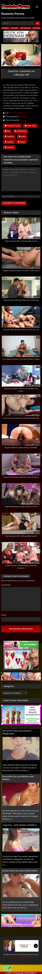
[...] (27, 766)
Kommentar (6, 585)
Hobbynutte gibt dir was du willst (15, 909)
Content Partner (10, 957)
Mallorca (24, 117)
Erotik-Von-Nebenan (17, 113)
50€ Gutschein (25, 28)
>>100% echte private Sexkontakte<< (21, 973)
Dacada (23, 120)
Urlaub (22, 142)
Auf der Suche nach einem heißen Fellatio (19, 866)
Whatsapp (36, 28)
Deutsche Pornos (13, 126)
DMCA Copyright (22, 957)
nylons (23, 136)
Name (4, 615)
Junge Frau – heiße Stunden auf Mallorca (19, 821)
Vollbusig (10, 147)
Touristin (10, 142)
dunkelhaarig (21, 131)
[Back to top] (34, 967)
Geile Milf (10, 136)
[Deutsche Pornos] (17, 7)
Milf (8, 131)
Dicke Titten (31, 126)
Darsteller (14, 28)
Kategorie (5, 28)
